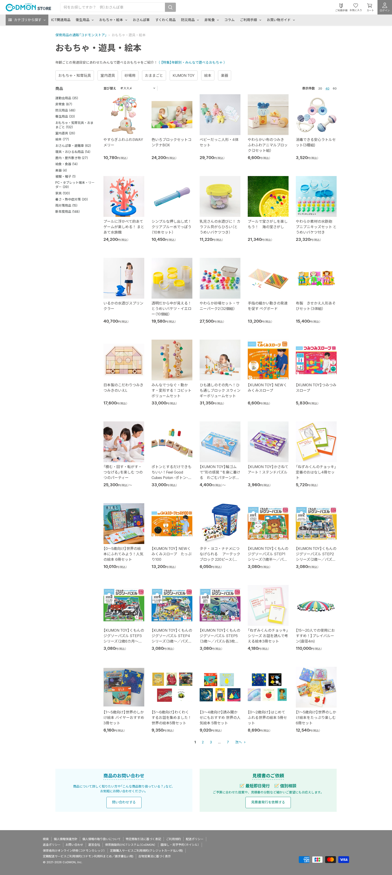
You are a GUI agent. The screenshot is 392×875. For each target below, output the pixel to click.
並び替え (109, 88)
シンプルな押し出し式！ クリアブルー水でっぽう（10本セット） (171, 226)
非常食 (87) (63, 104)
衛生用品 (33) (65, 116)
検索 (46, 839)
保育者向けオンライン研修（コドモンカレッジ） (74, 850)
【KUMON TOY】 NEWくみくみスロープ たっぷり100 (171, 554)
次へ (239, 742)
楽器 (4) (61, 170)
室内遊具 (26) (65, 133)
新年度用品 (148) (67, 211)
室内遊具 (107, 75)
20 (320, 88)
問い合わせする (124, 802)
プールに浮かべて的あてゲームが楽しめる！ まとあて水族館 (123, 226)
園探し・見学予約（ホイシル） (180, 844)
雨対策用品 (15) (66, 205)
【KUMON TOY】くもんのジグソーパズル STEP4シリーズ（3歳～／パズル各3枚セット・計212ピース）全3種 (172, 641)
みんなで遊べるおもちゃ (204, 62)
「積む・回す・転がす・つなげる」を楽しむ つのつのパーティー (123, 472)
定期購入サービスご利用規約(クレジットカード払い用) (146, 850)
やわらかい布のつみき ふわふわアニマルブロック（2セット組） (268, 145)
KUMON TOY (184, 75)
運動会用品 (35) (66, 98)
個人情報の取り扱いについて (101, 839)
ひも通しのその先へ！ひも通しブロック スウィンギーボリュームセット (220, 390)
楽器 (224, 75)
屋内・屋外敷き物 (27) (71, 158)
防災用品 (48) (65, 110)
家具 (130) (62, 193)
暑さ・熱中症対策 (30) (71, 199)
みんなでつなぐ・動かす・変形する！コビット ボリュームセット (171, 390)
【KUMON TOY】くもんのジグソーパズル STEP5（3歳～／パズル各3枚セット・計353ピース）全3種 (220, 641)
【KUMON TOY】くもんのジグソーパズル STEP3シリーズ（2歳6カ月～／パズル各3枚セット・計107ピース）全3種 (123, 641)
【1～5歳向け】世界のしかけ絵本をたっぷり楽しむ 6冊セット (316, 717)
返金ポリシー (52, 844)
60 (335, 88)
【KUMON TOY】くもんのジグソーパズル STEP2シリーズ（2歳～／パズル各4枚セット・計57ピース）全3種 (316, 559)
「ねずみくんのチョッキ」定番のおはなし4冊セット (316, 472)
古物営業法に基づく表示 (154, 856)
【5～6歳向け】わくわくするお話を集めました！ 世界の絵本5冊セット (171, 717)
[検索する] (170, 7)
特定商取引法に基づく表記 (143, 839)
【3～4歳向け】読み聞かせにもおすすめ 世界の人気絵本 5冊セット (220, 717)
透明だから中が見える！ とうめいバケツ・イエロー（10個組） (171, 308)
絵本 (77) (62, 139)
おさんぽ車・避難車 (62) (73, 145)
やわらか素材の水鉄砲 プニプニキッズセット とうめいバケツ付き (316, 226)
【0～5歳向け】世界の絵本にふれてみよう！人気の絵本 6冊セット (123, 554)
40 (327, 88)
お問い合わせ (74, 844)
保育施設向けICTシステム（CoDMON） (130, 844)
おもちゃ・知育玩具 (74, 75)
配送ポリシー (194, 839)
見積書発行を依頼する (268, 802)
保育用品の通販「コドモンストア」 (81, 35)
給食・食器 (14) (66, 164)
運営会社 (94, 844)
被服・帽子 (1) (65, 176)
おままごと (154, 75)
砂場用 (130, 75)
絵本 (207, 75)
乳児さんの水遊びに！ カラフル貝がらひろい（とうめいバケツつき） (220, 226)
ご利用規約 (173, 839)
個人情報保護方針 (65, 839)
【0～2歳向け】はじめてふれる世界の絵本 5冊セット (267, 717)
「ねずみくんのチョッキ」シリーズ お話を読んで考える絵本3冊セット (268, 635)
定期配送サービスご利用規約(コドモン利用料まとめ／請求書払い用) (88, 856)
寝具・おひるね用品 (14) (73, 152)
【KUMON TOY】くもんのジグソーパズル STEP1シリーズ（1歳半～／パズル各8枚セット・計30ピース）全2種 (268, 559)
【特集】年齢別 (171, 62)
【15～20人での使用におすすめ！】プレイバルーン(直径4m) (315, 635)
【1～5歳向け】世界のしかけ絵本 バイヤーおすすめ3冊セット (123, 717)
